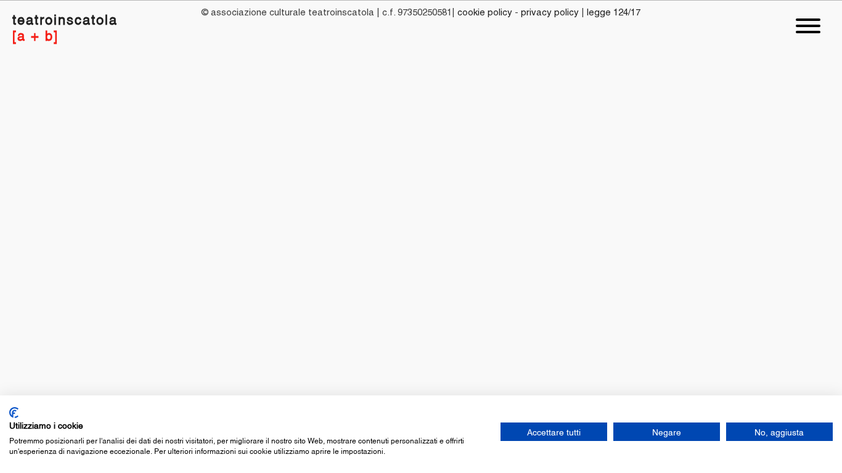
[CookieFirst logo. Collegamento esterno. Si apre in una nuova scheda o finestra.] (13, 412)
